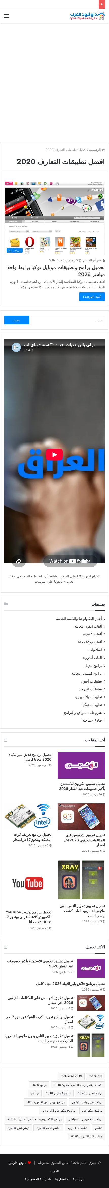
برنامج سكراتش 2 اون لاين (58, 1110)
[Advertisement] (54, 82)
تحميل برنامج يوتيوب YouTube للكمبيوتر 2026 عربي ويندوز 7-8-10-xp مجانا (28, 917)
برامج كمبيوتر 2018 (58, 1093)
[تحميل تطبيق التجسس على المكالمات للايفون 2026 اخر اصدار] (81, 816)
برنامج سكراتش (92, 1110)
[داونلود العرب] (87, 16)
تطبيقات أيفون (91, 681)
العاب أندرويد (92, 658)
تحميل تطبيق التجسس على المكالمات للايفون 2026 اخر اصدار (84, 840)
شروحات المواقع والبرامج (83, 713)
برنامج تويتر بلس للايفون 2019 (45, 1102)
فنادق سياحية (92, 720)
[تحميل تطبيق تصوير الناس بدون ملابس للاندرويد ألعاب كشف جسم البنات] (81, 880)
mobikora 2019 (71, 1076)
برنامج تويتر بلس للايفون (87, 1102)
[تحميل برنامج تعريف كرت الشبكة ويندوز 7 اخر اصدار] (27, 816)
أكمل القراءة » (92, 297)
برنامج (35, 1093)
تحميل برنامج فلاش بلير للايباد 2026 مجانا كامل (70, 983)
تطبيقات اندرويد (90, 689)
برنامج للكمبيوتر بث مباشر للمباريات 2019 (35, 1119)
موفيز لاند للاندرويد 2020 (86, 1136)
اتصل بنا (60, 1179)
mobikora (95, 1076)
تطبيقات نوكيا (92, 705)
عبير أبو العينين (93, 260)
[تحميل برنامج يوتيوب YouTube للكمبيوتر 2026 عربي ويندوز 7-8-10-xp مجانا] (27, 883)
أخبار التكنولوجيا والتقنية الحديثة (79, 619)
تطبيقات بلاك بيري (88, 697)
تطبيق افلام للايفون (48, 1128)
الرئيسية (95, 150)
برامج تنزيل (93, 666)
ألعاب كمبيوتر (92, 634)
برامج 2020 (39, 1085)
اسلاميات (95, 650)
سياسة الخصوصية (37, 1179)
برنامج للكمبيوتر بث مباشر (85, 1119)
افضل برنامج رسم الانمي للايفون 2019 (78, 1085)
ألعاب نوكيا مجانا (90, 642)
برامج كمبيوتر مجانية (86, 673)
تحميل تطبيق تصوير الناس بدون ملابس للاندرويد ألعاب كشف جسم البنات (82, 911)
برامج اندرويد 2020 (90, 1093)
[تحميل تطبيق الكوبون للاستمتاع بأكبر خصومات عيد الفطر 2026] (81, 765)
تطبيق (98, 1128)
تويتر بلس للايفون (18, 1128)
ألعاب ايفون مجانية (88, 626)
